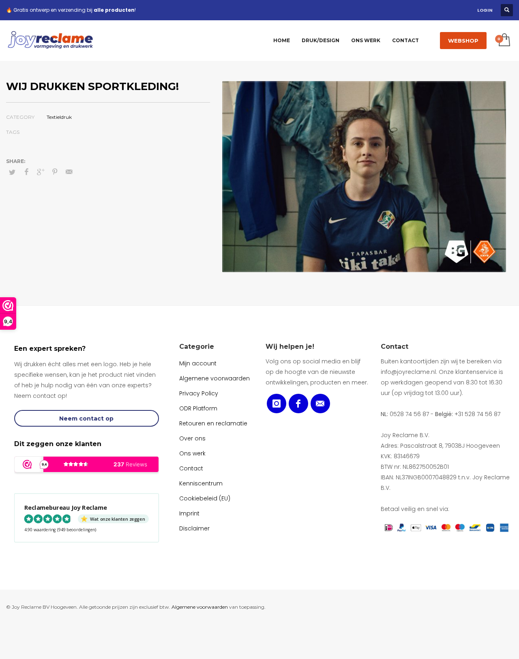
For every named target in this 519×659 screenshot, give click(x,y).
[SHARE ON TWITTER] (12, 172)
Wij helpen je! (290, 346)
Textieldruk (59, 117)
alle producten (114, 9)
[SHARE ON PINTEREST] (55, 172)
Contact (394, 346)
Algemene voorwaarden (200, 607)
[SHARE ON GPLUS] (40, 172)
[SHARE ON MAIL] (69, 172)
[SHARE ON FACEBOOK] (26, 172)
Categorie (196, 346)
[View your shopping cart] (504, 40)
